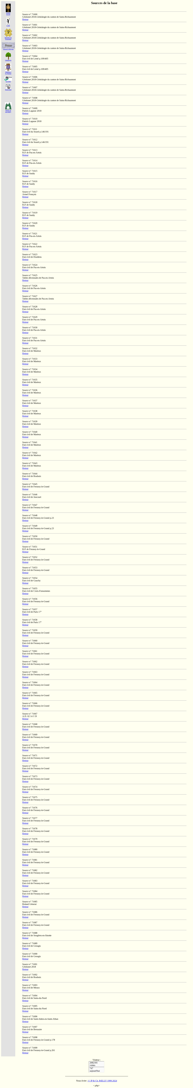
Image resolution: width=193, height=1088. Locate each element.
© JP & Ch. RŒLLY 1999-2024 (102, 1081)
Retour (25, 19)
